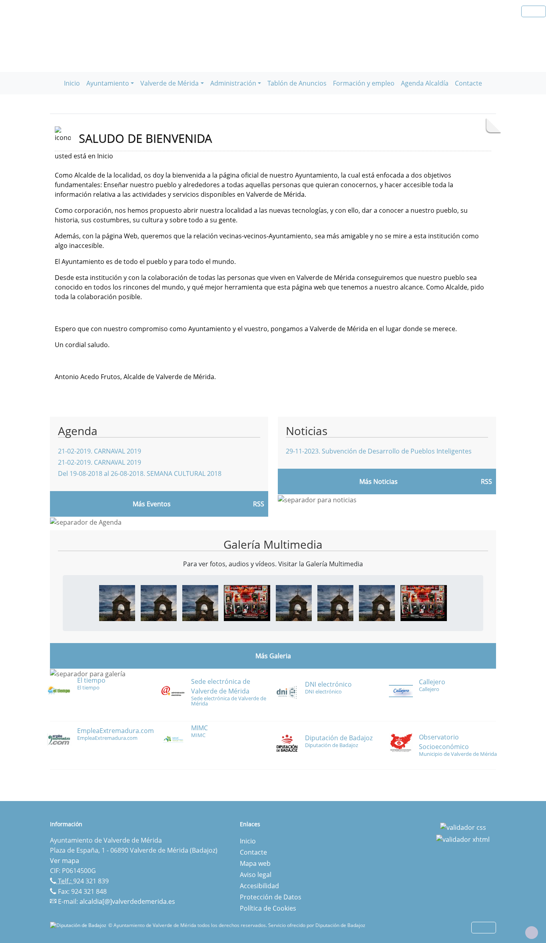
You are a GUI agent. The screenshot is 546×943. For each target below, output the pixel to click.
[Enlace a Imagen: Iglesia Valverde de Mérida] (200, 602)
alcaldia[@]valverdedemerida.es (127, 901)
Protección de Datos (270, 897)
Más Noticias (378, 481)
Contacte (468, 83)
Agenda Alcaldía (424, 83)
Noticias (306, 430)
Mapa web (255, 863)
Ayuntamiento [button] (107, 83)
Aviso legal (255, 874)
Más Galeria (273, 655)
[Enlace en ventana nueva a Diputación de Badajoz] (79, 925)
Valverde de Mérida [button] (169, 83)
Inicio (72, 83)
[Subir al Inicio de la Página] (531, 932)
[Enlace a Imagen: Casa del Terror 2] (247, 602)
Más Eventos (152, 503)
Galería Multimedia (273, 544)
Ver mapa (64, 860)
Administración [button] (233, 83)
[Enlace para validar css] (463, 826)
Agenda (78, 430)
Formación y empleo (364, 83)
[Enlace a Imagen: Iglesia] (117, 602)
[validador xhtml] (463, 838)
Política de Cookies (268, 908)
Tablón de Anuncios (297, 83)
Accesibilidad (259, 885)
